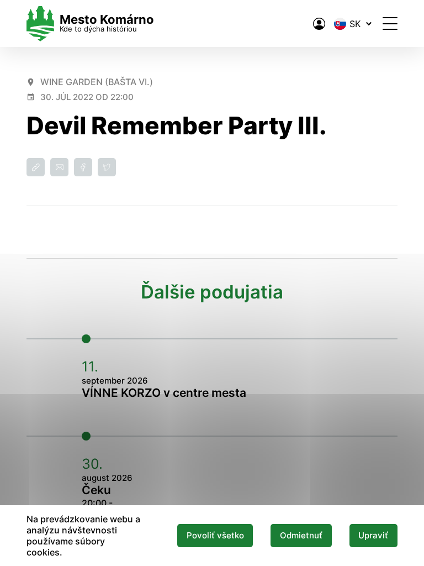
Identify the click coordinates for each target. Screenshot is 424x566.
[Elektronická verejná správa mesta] (319, 24)
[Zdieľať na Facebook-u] (83, 167)
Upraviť (373, 536)
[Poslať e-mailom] (59, 167)
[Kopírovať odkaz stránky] (35, 167)
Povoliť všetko (215, 536)
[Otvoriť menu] (390, 23)
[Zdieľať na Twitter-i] (107, 167)
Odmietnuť (301, 536)
